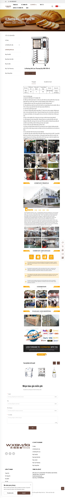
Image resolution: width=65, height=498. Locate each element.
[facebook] (10, 453)
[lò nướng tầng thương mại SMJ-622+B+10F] (41, 372)
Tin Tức (42, 4)
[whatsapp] (63, 250)
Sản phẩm (33, 4)
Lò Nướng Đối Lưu (9, 49)
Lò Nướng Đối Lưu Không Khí (23, 23)
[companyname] (8, 6)
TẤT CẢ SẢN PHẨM (9, 35)
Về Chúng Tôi (24, 4)
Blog (27, 7)
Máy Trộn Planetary (9, 68)
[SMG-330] (54, 372)
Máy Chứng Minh (8, 73)
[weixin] (63, 258)
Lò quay (7, 40)
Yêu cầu (30, 73)
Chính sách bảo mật (50, 492)
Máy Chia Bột (8, 54)
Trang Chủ (15, 4)
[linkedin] (13, 453)
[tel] (63, 246)
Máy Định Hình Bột (9, 59)
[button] (54, 363)
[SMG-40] (29, 372)
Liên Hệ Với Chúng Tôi (18, 7)
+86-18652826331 (13, 1)
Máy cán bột (7, 63)
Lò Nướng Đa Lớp (9, 45)
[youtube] (6, 453)
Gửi (32, 427)
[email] (63, 254)
